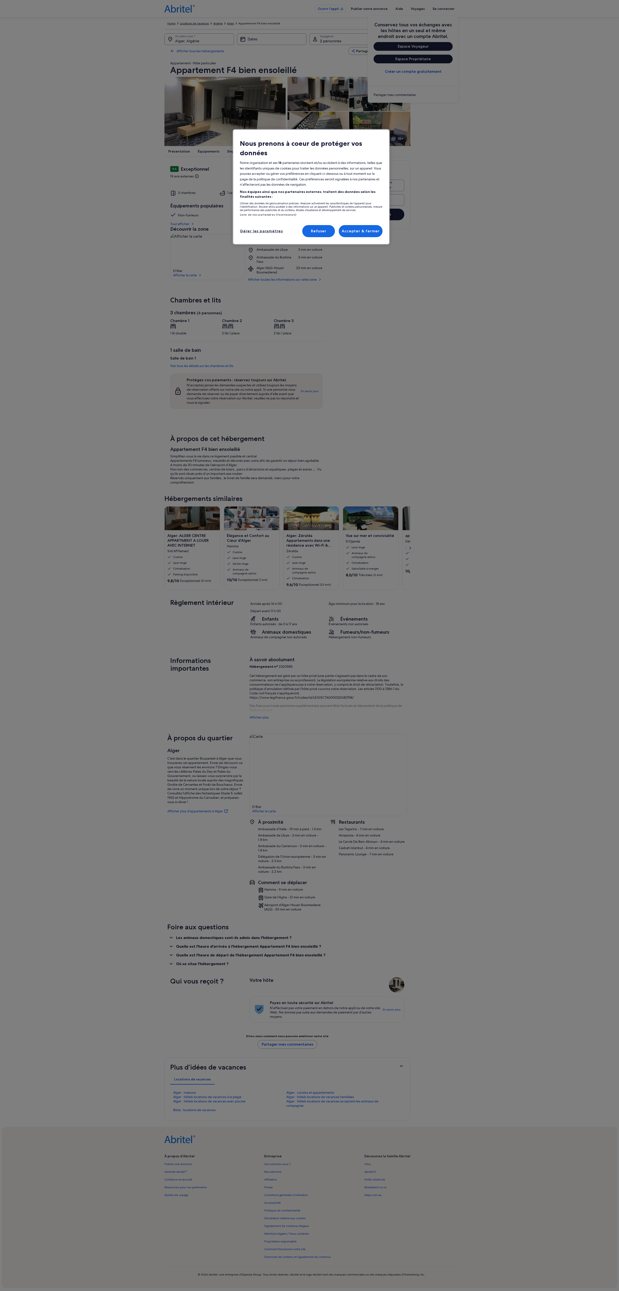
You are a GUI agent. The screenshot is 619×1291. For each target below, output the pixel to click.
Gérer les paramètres (261, 231)
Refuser (318, 231)
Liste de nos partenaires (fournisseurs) (268, 214)
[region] (311, 187)
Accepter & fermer (361, 231)
